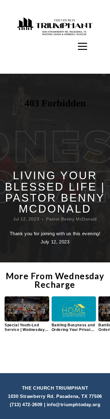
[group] (27, 316)
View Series (55, 353)
